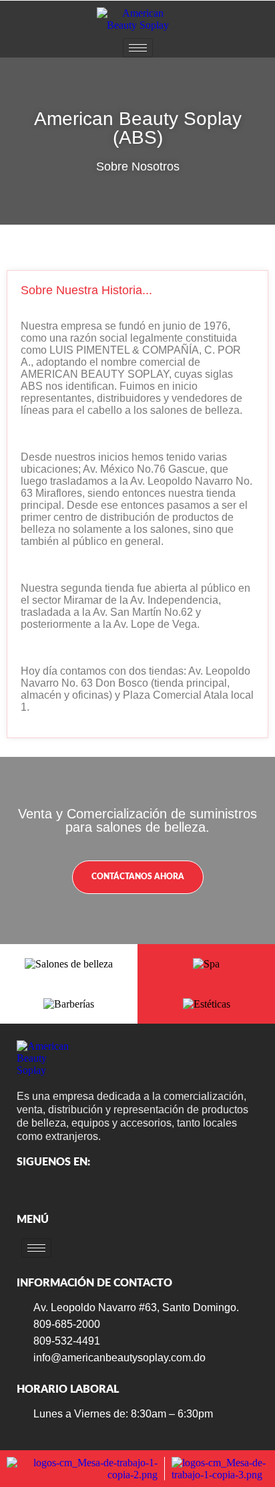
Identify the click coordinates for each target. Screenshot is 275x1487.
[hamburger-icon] (138, 48)
